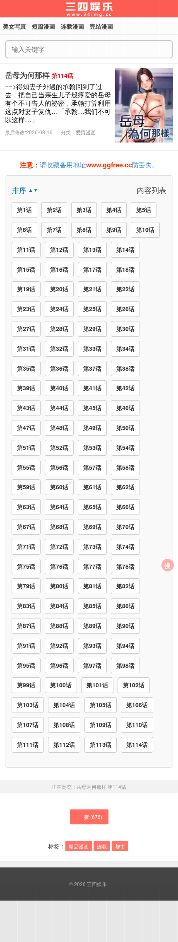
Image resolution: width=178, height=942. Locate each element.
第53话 (92, 447)
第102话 (133, 685)
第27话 (26, 328)
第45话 (92, 407)
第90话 (125, 625)
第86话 (125, 605)
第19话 (26, 289)
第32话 (59, 348)
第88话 (59, 625)
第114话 (137, 744)
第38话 (125, 368)
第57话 (92, 467)
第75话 (26, 566)
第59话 (26, 487)
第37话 (92, 368)
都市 (120, 846)
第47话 (26, 427)
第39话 (26, 388)
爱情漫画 (86, 131)
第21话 (92, 289)
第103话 (27, 704)
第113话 (100, 744)
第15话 (26, 269)
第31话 (26, 348)
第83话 (26, 605)
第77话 (92, 566)
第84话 (59, 605)
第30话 (125, 328)
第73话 (92, 546)
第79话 (26, 586)
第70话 (125, 526)
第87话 (26, 625)
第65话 (92, 506)
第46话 (125, 407)
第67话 (26, 526)
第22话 (125, 289)
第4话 (113, 209)
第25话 (92, 308)
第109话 (100, 724)
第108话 (64, 724)
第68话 (59, 526)
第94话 (125, 645)
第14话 (125, 249)
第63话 (26, 506)
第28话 (59, 328)
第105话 (100, 704)
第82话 (125, 586)
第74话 (125, 546)
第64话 (59, 506)
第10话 (145, 229)
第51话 (26, 447)
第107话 (27, 724)
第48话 (59, 427)
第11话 (26, 249)
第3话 (84, 209)
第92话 (59, 645)
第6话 (24, 229)
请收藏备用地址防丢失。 (89, 164)
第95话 (26, 665)
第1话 (24, 209)
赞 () (93, 816)
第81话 (92, 586)
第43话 (26, 407)
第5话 (143, 209)
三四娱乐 (97, 883)
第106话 (137, 704)
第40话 (59, 388)
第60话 (59, 487)
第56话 (59, 467)
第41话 (92, 388)
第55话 (26, 467)
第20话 (59, 289)
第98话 (125, 665)
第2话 (54, 209)
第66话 (125, 506)
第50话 (125, 427)
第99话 (26, 685)
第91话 (26, 645)
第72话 (59, 546)
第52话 (59, 447)
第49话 (92, 427)
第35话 (26, 368)
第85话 (92, 605)
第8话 (84, 229)
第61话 (92, 487)
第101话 (97, 685)
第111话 (27, 744)
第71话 (26, 546)
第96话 (59, 665)
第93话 (92, 645)
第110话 (137, 724)
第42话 (125, 388)
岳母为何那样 (27, 75)
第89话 (92, 625)
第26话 (125, 308)
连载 (102, 846)
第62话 (125, 487)
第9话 (113, 229)
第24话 (59, 308)
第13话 (92, 249)
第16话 (59, 269)
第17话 (92, 269)
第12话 (59, 249)
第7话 (54, 229)
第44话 (59, 407)
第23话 (26, 308)
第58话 (125, 467)
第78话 (125, 566)
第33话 (92, 348)
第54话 (125, 447)
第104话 (64, 704)
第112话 (64, 744)
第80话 (59, 586)
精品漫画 (79, 846)
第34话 (125, 348)
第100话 (61, 685)
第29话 (92, 328)
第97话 (92, 665)
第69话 (92, 526)
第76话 (59, 566)
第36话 (59, 368)
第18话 (125, 269)
